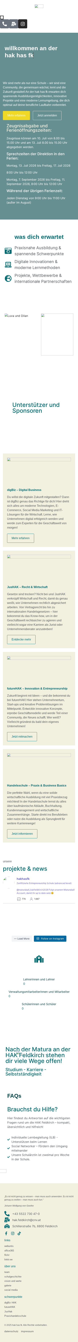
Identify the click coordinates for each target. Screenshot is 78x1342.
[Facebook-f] (6, 1233)
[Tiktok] (19, 1233)
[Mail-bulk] (13, 23)
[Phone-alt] (4, 23)
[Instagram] (22, 23)
